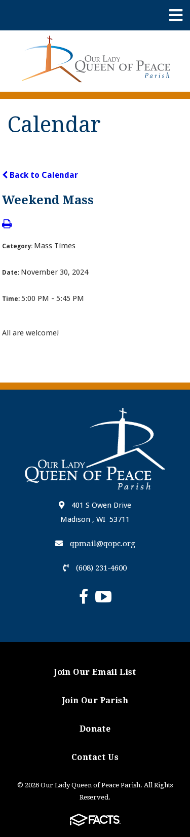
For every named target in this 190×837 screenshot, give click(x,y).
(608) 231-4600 (100, 568)
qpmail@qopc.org (101, 543)
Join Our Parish (95, 700)
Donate (95, 729)
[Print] (7, 225)
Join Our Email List (95, 672)
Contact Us (95, 757)
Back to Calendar (43, 175)
